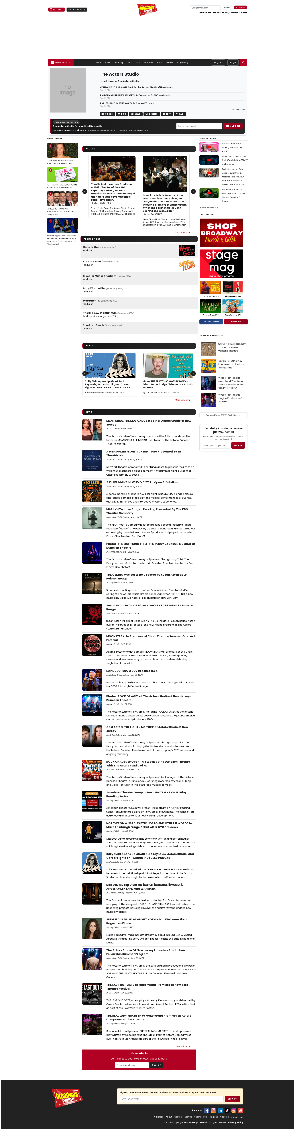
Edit (168, 114)
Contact (178, 1117)
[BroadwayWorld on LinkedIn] (220, 1110)
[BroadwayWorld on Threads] (234, 1110)
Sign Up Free (233, 126)
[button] (243, 62)
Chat (129, 62)
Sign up (238, 445)
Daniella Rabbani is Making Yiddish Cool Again (232, 147)
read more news (238, 109)
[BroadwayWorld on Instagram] (213, 1110)
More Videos (181, 400)
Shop (159, 62)
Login (233, 62)
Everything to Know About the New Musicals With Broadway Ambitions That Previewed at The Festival (61, 232)
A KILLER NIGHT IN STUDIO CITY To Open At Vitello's (127, 103)
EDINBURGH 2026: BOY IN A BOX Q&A (131, 671)
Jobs (138, 62)
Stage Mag (182, 62)
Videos (109, 114)
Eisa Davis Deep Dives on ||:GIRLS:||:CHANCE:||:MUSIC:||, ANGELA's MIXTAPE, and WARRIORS (144, 887)
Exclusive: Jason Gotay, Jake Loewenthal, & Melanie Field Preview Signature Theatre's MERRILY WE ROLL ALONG (233, 177)
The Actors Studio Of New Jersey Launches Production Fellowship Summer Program (145, 952)
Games (169, 62)
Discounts (236, 321)
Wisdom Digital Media (196, 1122)
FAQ (181, 114)
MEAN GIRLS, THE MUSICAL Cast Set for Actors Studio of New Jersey (136, 87)
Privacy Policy (235, 1122)
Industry (119, 62)
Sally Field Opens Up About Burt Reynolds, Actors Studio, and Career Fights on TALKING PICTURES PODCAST (108, 384)
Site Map (224, 1117)
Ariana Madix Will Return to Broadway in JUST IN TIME (60, 155)
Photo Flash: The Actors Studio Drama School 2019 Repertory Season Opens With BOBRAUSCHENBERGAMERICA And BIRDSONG (113, 211)
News (98, 62)
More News (182, 1046)
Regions (214, 1117)
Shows (108, 62)
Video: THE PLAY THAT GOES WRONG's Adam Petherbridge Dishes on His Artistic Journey (168, 384)
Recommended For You (211, 335)
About (169, 1117)
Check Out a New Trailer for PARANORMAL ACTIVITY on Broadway (235, 160)
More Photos (181, 232)
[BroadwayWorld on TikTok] (227, 1110)
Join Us (188, 1117)
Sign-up (227, 7)
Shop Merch (58, 9)
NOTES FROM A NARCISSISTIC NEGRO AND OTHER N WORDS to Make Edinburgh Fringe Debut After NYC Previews (149, 825)
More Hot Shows (211, 321)
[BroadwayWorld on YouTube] (240, 1110)
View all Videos (207, 207)
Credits (153, 114)
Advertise (158, 1117)
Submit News (200, 1117)
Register (218, 62)
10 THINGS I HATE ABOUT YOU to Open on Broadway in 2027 (62, 179)
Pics (123, 114)
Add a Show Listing (76, 9)
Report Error (237, 1117)
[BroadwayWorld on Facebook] (207, 1110)
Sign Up (156, 1065)
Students (148, 62)
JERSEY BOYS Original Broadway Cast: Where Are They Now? (60, 204)
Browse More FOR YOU (221, 415)
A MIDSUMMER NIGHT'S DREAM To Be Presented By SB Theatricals (135, 95)
